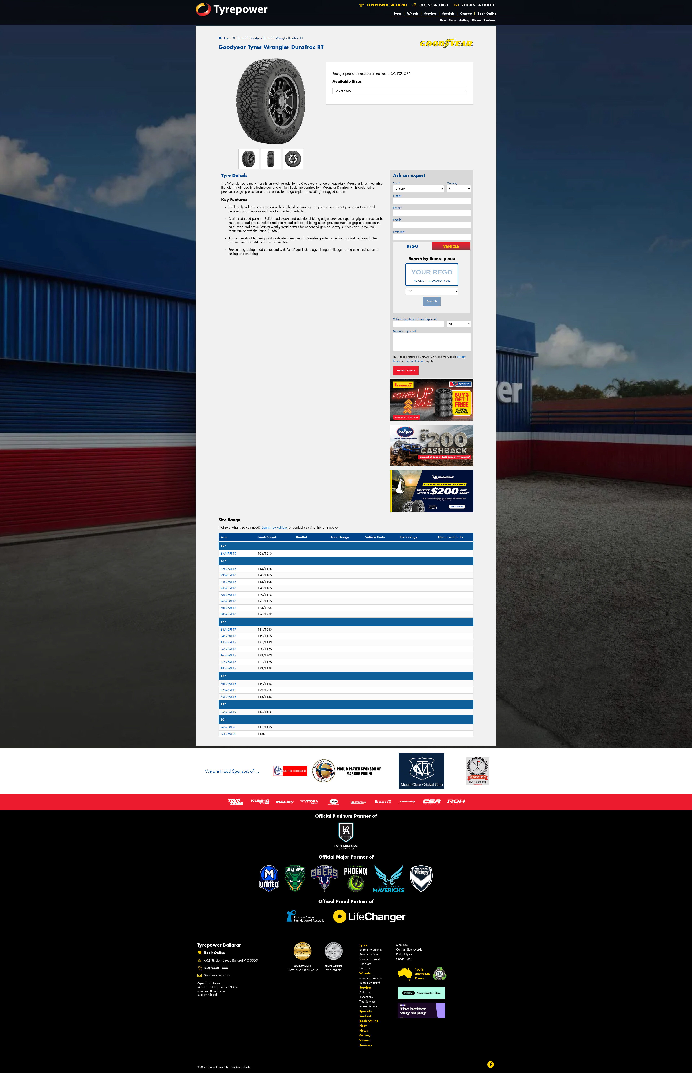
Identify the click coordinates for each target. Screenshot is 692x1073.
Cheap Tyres (403, 959)
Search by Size (368, 954)
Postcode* (399, 232)
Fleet (443, 20)
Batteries (364, 992)
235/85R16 (228, 575)
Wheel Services (368, 1006)
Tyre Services (367, 1001)
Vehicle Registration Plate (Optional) (415, 319)
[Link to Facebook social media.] (490, 1064)
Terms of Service (415, 361)
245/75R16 (228, 588)
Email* (397, 220)
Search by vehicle (274, 527)
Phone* (397, 208)
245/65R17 (228, 629)
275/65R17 (228, 662)
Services (430, 13)
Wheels (412, 13)
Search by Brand (369, 959)
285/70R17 (228, 668)
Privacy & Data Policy (218, 1066)
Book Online (487, 13)
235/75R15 (228, 553)
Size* (396, 183)
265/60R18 (228, 684)
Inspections (366, 997)
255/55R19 (228, 712)
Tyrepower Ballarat (386, 5)
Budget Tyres (404, 954)
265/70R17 (228, 655)
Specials (448, 13)
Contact (466, 13)
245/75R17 (228, 642)
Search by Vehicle (370, 950)
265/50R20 (228, 727)
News (452, 20)
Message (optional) (405, 331)
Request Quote (406, 370)
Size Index (402, 945)
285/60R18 (228, 697)
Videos (476, 20)
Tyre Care (365, 964)
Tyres (398, 13)
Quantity (452, 183)
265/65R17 (228, 649)
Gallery (464, 20)
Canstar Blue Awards (409, 949)
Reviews (489, 20)
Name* (397, 196)
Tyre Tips (364, 968)
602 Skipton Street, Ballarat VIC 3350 (231, 960)
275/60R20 (228, 734)
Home (226, 38)
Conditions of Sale (240, 1066)
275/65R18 (228, 690)
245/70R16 (228, 582)
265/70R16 (228, 601)
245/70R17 (228, 636)
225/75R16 (228, 569)
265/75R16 (228, 608)
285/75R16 (228, 614)
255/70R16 (228, 595)
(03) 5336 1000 (433, 5)
